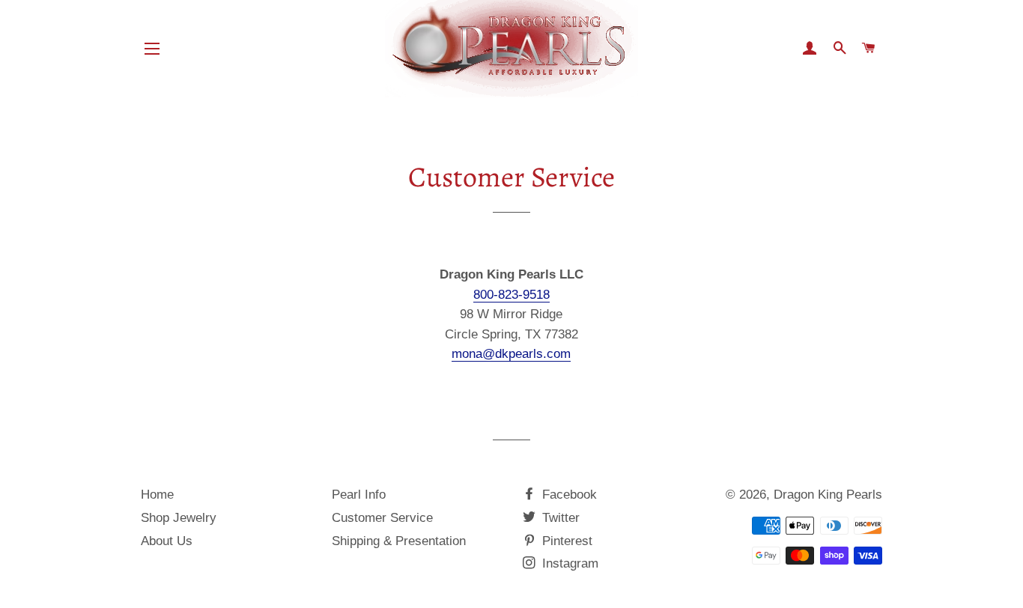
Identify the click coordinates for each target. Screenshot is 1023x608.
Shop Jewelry (178, 518)
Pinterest (565, 541)
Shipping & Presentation (399, 541)
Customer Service (382, 518)
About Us (166, 541)
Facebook (567, 494)
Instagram (568, 563)
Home (157, 494)
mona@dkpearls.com (511, 354)
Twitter (559, 518)
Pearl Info (359, 494)
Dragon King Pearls (828, 494)
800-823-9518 (511, 295)
